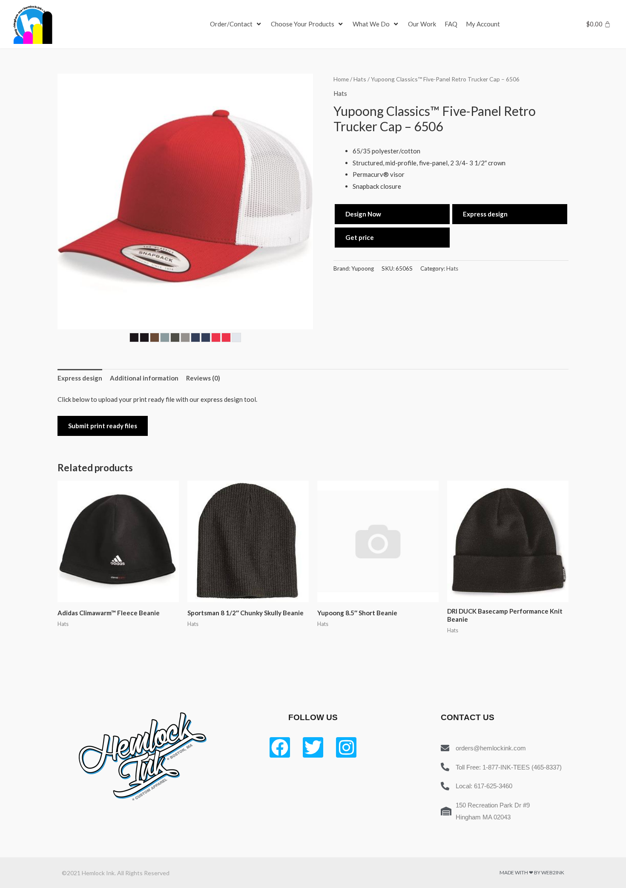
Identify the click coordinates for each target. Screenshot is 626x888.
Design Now (363, 214)
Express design (485, 214)
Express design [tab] (79, 378)
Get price (359, 237)
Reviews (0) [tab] (203, 378)
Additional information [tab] (144, 378)
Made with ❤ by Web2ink (532, 872)
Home (341, 79)
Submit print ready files (102, 426)
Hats (359, 79)
